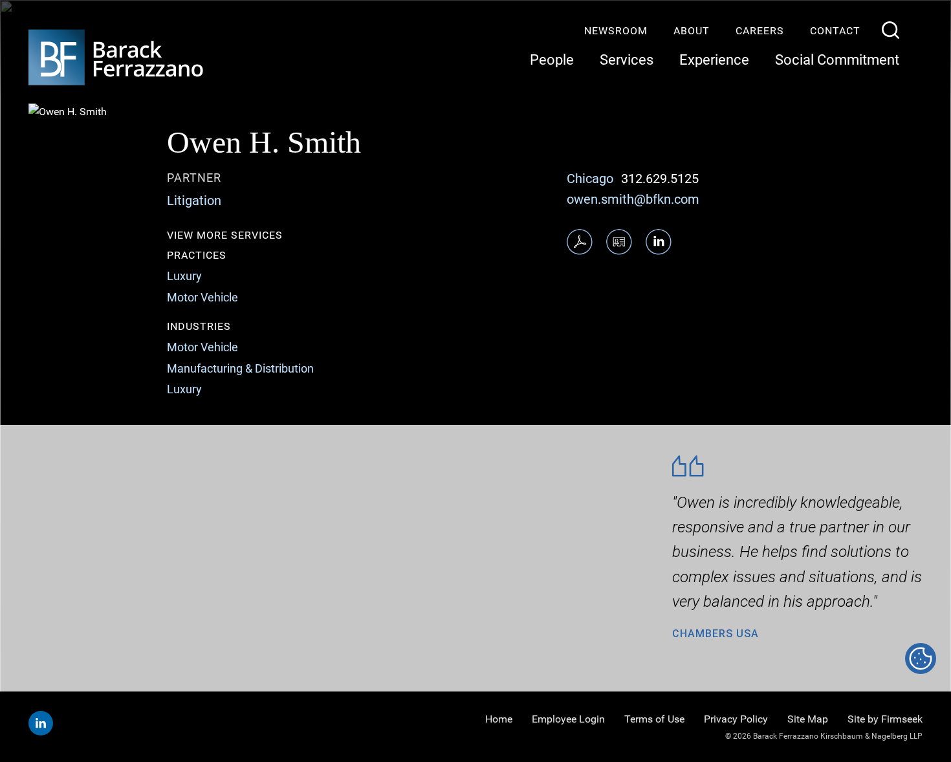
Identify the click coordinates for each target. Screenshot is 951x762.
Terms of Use (654, 719)
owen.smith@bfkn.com (633, 199)
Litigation (194, 200)
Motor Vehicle (202, 297)
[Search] (890, 30)
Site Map (807, 719)
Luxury (184, 276)
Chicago (590, 178)
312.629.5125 (660, 178)
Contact (835, 31)
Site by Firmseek (885, 719)
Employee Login (568, 719)
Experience (714, 60)
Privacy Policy (736, 719)
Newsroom (616, 31)
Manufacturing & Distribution (240, 368)
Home (498, 719)
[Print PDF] (580, 242)
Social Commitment (837, 60)
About (691, 31)
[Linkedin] (40, 723)
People (552, 60)
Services (626, 60)
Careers (760, 31)
